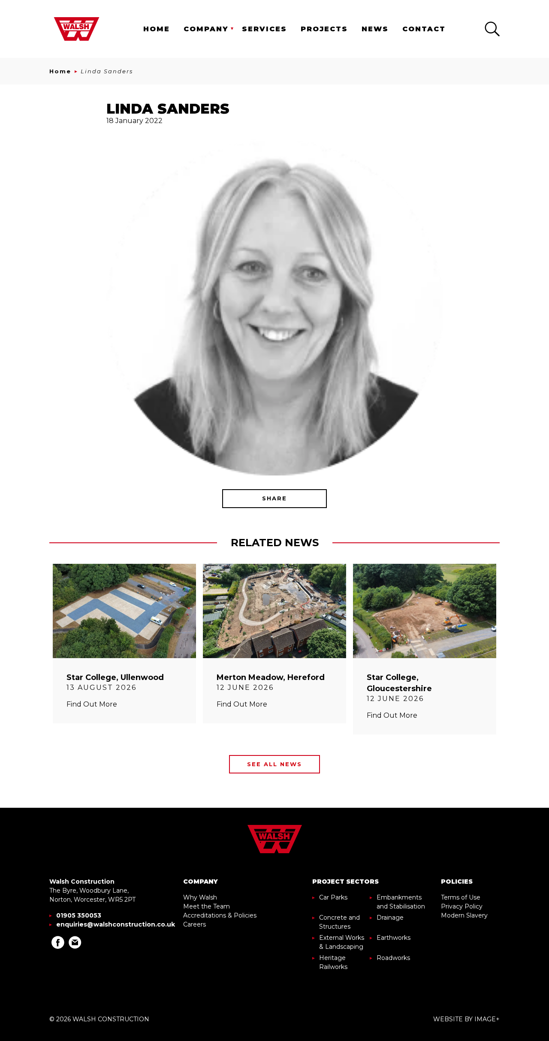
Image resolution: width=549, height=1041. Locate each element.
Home (156, 29)
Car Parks (333, 897)
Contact (424, 29)
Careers (194, 924)
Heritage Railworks (333, 962)
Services (264, 29)
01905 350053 (78, 915)
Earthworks (393, 938)
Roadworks (393, 958)
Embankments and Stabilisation (401, 902)
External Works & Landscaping (341, 942)
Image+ (487, 1019)
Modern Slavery (464, 915)
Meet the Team (206, 906)
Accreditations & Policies (219, 915)
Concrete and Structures (339, 922)
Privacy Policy (462, 906)
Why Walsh (200, 897)
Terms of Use (460, 897)
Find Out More (91, 704)
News (375, 29)
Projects (324, 29)
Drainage (390, 917)
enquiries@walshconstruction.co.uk (115, 924)
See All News (274, 764)
